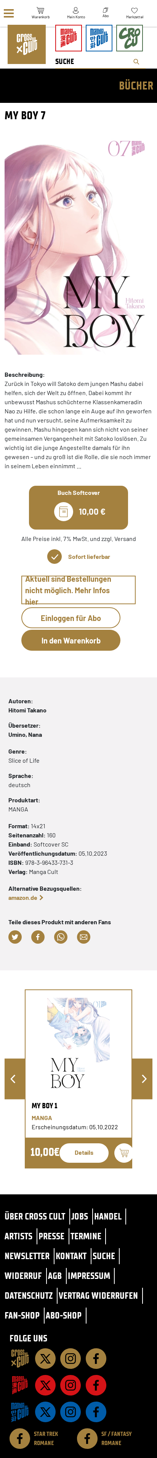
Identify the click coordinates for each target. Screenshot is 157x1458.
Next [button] (144, 1079)
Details (84, 1152)
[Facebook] (96, 1358)
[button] (15, 937)
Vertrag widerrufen (98, 1295)
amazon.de (22, 897)
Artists (18, 1236)
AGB (55, 1275)
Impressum (89, 1275)
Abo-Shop (64, 1315)
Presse (51, 1236)
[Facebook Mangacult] (96, 1385)
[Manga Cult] (20, 1385)
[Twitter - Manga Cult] (45, 1385)
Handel (108, 1216)
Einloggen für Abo (71, 618)
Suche (104, 1255)
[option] (78, 1078)
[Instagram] (70, 1358)
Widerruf (23, 1275)
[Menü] (9, 13)
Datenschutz (29, 1295)
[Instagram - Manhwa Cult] (70, 1412)
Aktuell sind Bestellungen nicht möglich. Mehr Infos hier (68, 589)
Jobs (79, 1216)
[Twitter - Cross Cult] (45, 1358)
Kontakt (71, 1255)
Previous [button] (12, 1079)
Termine (85, 1236)
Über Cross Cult (35, 1216)
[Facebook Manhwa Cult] (96, 1412)
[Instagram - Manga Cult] (70, 1385)
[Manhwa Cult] (20, 1412)
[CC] (20, 1358)
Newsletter (27, 1255)
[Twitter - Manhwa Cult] (45, 1412)
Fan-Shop (22, 1315)
